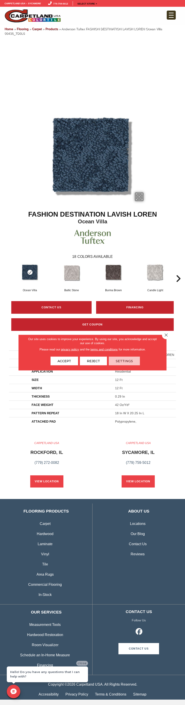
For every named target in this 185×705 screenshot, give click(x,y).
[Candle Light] (155, 272)
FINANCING (134, 307)
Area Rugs (45, 574)
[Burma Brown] (113, 272)
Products (51, 29)
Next (178, 272)
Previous (6, 272)
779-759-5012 (60, 3)
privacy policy (70, 349)
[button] (138, 648)
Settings (124, 361)
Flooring (22, 29)
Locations (138, 524)
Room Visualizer (45, 645)
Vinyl (45, 554)
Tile (45, 564)
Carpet (37, 29)
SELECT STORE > (87, 3)
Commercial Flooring (45, 584)
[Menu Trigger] (171, 15)
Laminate (45, 544)
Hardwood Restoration (45, 635)
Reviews (138, 554)
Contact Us (51, 307)
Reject (93, 361)
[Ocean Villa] (30, 272)
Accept (64, 361)
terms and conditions (104, 349)
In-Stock (45, 595)
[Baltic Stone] (71, 272)
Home (9, 29)
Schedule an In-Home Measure (45, 655)
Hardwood (45, 534)
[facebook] (139, 632)
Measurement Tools (45, 625)
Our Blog (138, 534)
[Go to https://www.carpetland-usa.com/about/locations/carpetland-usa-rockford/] (46, 455)
